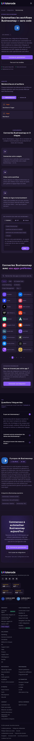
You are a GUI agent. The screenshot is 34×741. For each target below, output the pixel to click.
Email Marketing (6, 285)
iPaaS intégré (5, 626)
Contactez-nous (5, 705)
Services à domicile (6, 637)
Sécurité (3, 697)
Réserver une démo (6, 710)
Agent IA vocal (23, 705)
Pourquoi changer (24, 682)
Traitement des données (20, 733)
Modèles (21, 625)
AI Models (17, 285)
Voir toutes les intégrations (17, 552)
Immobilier (4, 639)
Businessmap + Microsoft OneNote (10, 500)
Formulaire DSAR (12, 736)
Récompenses (5, 694)
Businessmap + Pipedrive (8, 503)
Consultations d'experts (7, 719)
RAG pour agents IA (6, 621)
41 (21, 357)
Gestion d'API (5, 624)
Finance (3, 652)
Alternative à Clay (23, 692)
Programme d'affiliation (25, 672)
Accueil (3, 10)
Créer (24, 248)
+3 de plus (8, 235)
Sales (2, 649)
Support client (5, 647)
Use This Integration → (17, 106)
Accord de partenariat (23, 736)
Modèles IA (22, 613)
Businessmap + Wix (21, 503)
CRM (10, 281)
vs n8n (20, 689)
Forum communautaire (7, 682)
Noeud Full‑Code (23, 618)
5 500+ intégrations (24, 623)
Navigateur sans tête (24, 620)
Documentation (5, 672)
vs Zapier (21, 684)
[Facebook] (16, 578)
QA (2, 662)
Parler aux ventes (6, 707)
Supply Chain (5, 654)
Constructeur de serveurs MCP (5, 618)
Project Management (8, 288)
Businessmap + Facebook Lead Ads (10, 496)
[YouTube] (9, 578)
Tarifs (2, 692)
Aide (24, 461)
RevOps (3, 659)
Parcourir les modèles (17, 62)
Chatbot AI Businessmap (11, 226)
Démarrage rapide (6, 669)
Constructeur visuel (24, 610)
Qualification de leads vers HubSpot (14, 229)
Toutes (4, 281)
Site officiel (15, 461)
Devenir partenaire (24, 669)
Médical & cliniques (6, 642)
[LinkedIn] (6, 578)
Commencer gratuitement (17, 57)
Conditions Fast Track (6, 738)
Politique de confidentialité (19, 728)
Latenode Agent (8, 611)
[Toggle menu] (31, 3)
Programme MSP (23, 674)
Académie (4, 679)
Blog (2, 674)
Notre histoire (5, 689)
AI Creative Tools (18, 281)
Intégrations (10, 10)
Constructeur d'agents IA (8, 615)
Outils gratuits (5, 677)
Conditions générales (6, 728)
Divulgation (4, 736)
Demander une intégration (17, 384)
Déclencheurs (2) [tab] (10, 97)
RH (2, 644)
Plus (18, 288)
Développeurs (5, 657)
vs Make (21, 687)
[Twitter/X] (2, 578)
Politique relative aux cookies (8, 731)
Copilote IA (24, 628)
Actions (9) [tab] (23, 97)
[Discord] (13, 578)
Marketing (4, 634)
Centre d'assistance (6, 712)
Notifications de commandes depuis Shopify (16, 232)
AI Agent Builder (23, 615)
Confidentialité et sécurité (7, 733)
